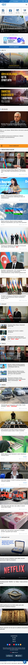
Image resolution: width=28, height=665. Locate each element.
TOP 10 (14, 641)
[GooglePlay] (9, 656)
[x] (12, 645)
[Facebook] (7, 645)
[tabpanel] (14, 24)
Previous (2, 24)
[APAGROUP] (14, 652)
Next (26, 24)
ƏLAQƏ (14, 637)
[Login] (26, 1)
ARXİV (14, 639)
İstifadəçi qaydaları (10, 661)
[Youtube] (14, 645)
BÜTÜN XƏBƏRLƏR (14, 46)
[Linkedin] (18, 645)
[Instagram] (9, 645)
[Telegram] (16, 645)
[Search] (23, 1)
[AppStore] (18, 656)
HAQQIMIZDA (14, 636)
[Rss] (20, 645)
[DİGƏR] (26, 4)
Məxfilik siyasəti (18, 661)
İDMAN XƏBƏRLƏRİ (14, 145)
